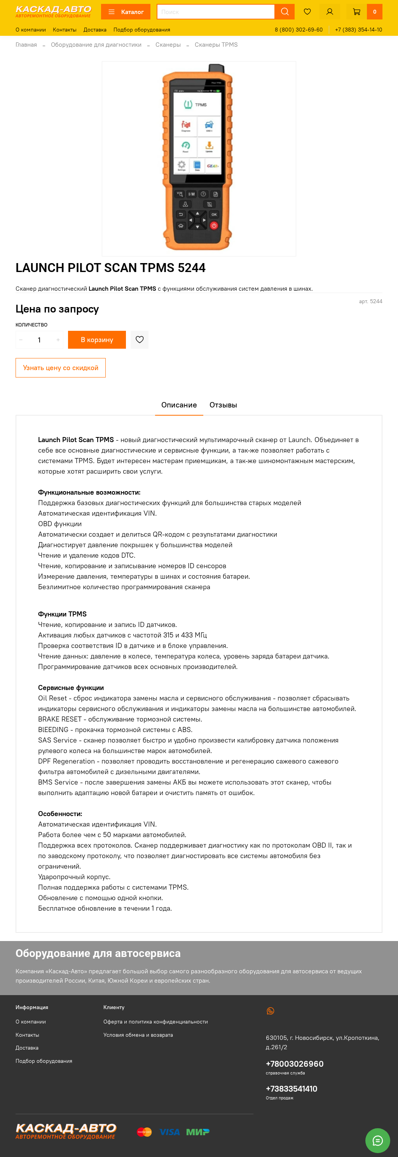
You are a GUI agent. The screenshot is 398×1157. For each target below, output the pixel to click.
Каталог (132, 12)
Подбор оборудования (141, 29)
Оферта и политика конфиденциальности (155, 1021)
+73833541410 (292, 1088)
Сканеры (168, 44)
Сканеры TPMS (216, 44)
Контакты (65, 29)
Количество (31, 325)
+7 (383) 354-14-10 (358, 29)
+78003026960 (295, 1064)
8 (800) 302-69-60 (299, 29)
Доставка (95, 29)
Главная (26, 44)
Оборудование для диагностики (96, 44)
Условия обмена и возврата (138, 1034)
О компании (31, 29)
